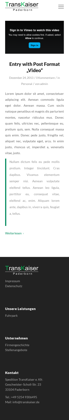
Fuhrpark (11, 315)
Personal (26, 84)
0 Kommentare (45, 77)
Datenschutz (13, 286)
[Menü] (59, 6)
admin (44, 84)
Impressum (12, 281)
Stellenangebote (16, 350)
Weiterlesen (13, 233)
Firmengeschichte (17, 345)
